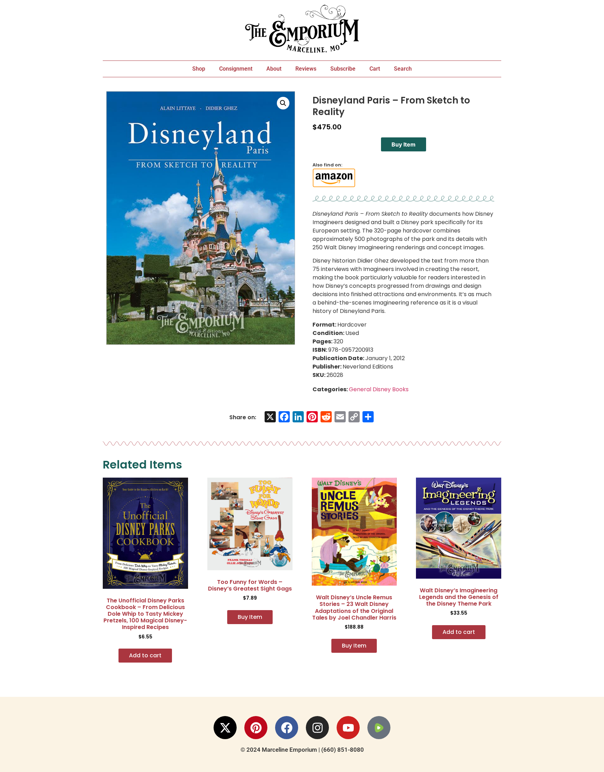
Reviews (305, 68)
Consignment (235, 68)
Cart (374, 68)
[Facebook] (286, 727)
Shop (198, 68)
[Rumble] (378, 727)
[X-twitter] (225, 727)
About (273, 68)
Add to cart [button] (145, 655)
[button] (283, 103)
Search (403, 68)
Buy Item (403, 144)
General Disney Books (379, 389)
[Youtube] (348, 727)
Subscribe (342, 68)
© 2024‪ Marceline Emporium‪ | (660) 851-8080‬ (302, 749)
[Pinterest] (255, 727)
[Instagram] (317, 727)
